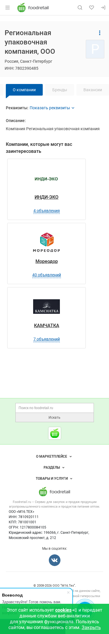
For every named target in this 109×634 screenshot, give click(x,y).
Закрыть (91, 627)
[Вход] (103, 7)
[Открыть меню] (7, 7)
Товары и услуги (52, 479)
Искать (54, 417)
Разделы (52, 467)
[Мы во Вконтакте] (54, 560)
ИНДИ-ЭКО (46, 197)
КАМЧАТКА (46, 325)
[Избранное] (91, 7)
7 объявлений (46, 339)
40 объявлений (46, 275)
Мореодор (46, 261)
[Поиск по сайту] (80, 7)
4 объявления (46, 210)
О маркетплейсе (51, 456)
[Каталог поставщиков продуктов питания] (54, 433)
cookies (63, 610)
